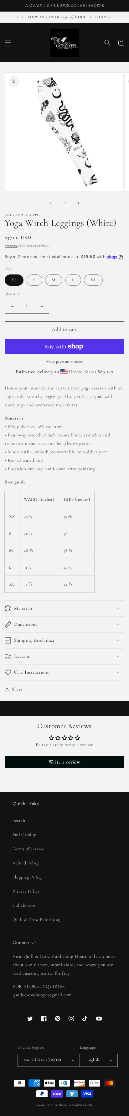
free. (66, 973)
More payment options (64, 361)
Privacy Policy (26, 891)
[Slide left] (51, 203)
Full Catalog (24, 834)
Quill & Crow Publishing (36, 919)
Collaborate (24, 905)
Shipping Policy (28, 877)
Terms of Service (28, 849)
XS (14, 280)
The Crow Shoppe (57, 1104)
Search (19, 820)
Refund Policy (26, 863)
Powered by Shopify (81, 1104)
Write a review (64, 762)
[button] (8, 43)
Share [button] (17, 689)
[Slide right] (78, 203)
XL (93, 280)
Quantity (12, 293)
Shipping (11, 246)
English (92, 1059)
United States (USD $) (42, 1059)
